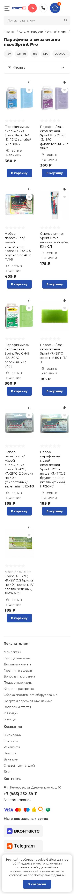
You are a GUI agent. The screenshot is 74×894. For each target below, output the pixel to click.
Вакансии (11, 759)
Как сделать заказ (17, 658)
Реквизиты (12, 747)
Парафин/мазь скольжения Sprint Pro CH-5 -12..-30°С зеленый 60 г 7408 (17, 355)
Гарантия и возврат (18, 670)
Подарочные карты (18, 682)
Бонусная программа (19, 676)
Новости (10, 753)
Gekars (21, 53)
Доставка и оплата (17, 664)
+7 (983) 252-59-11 (43, 8)
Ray (8, 53)
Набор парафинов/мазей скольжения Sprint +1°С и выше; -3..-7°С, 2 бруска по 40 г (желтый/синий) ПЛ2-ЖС (53, 469)
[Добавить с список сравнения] (29, 82)
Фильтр (19, 67)
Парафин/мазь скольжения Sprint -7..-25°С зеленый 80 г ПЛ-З (54, 353)
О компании (13, 735)
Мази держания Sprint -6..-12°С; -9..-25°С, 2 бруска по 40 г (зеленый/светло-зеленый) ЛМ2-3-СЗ (19, 582)
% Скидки (11, 713)
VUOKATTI (61, 53)
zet (34, 53)
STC (45, 53)
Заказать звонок (17, 800)
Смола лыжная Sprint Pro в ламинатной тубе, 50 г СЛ (54, 240)
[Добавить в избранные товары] (29, 90)
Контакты (11, 741)
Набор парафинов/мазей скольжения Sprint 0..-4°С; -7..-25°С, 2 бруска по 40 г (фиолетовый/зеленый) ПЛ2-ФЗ (19, 469)
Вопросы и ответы (17, 707)
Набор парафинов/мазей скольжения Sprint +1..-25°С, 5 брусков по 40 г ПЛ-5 (18, 246)
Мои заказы (12, 652)
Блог (7, 772)
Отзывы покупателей (19, 765)
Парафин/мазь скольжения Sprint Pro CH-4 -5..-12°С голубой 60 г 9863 (18, 135)
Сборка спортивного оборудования (30, 695)
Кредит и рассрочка (19, 689)
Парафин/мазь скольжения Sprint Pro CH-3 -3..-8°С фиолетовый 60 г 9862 (54, 137)
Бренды (10, 719)
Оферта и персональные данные (28, 701)
